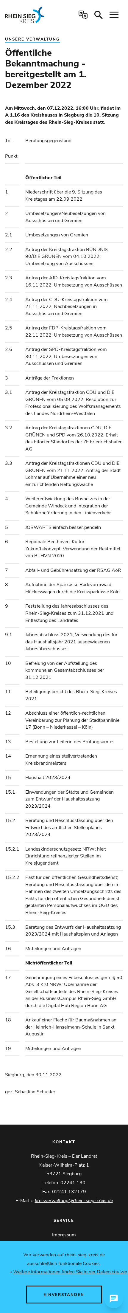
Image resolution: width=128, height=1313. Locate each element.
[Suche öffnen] (98, 15)
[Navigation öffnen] (114, 15)
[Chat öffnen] (113, 1298)
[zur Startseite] (29, 15)
